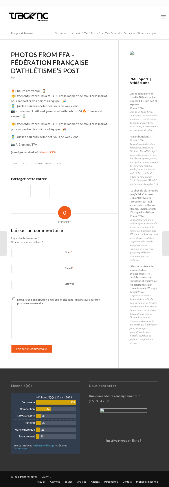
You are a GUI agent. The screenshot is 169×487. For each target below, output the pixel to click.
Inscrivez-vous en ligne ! (123, 440)
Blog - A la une (22, 33)
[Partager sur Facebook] (20, 191)
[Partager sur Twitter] (40, 191)
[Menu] (163, 17)
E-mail (69, 268)
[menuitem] (153, 17)
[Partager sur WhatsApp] (59, 191)
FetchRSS (48, 152)
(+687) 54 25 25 (99, 401)
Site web (69, 283)
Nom (68, 252)
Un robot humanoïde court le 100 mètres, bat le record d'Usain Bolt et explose (143, 99)
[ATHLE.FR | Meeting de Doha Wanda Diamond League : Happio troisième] (3, 243)
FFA (13, 77)
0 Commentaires (40, 163)
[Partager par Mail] (97, 191)
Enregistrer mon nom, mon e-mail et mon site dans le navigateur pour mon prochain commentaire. (58, 301)
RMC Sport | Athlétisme (140, 81)
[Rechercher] (153, 17)
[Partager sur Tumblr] (78, 191)
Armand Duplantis (140, 136)
